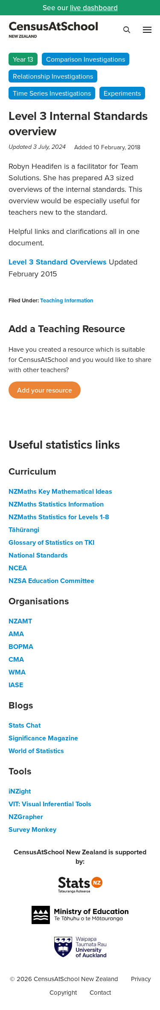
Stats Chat (25, 725)
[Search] (126, 29)
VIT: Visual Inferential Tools (50, 804)
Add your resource (44, 390)
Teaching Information (66, 300)
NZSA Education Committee (51, 581)
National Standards (38, 555)
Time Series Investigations (52, 93)
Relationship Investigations (53, 76)
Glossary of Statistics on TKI (51, 542)
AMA (16, 634)
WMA (17, 672)
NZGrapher (26, 817)
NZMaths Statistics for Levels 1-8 (59, 517)
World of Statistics (36, 751)
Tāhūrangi (24, 530)
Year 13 (23, 59)
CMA (16, 659)
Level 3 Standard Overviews (58, 261)
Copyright (63, 992)
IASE (16, 685)
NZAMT (20, 621)
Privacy (141, 978)
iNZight (20, 791)
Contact (100, 992)
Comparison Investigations (85, 59)
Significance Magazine (43, 738)
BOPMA (21, 647)
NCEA (18, 568)
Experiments (122, 93)
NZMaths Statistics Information (56, 504)
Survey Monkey (32, 829)
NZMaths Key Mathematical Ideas (60, 491)
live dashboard (94, 8)
